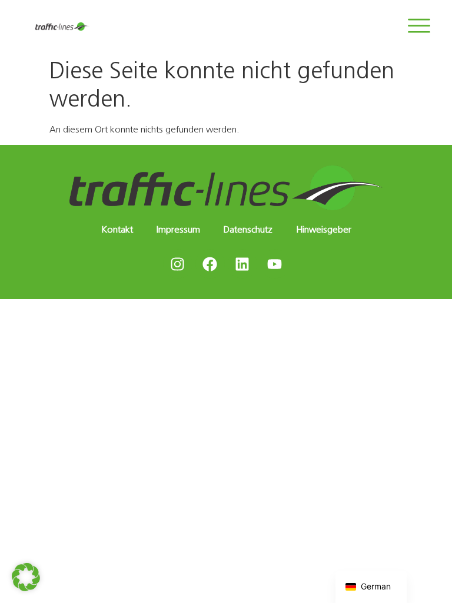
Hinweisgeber (323, 229)
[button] (26, 577)
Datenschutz (248, 229)
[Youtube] (275, 264)
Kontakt (117, 229)
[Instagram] (177, 264)
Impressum (178, 229)
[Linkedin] (242, 264)
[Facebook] (210, 264)
